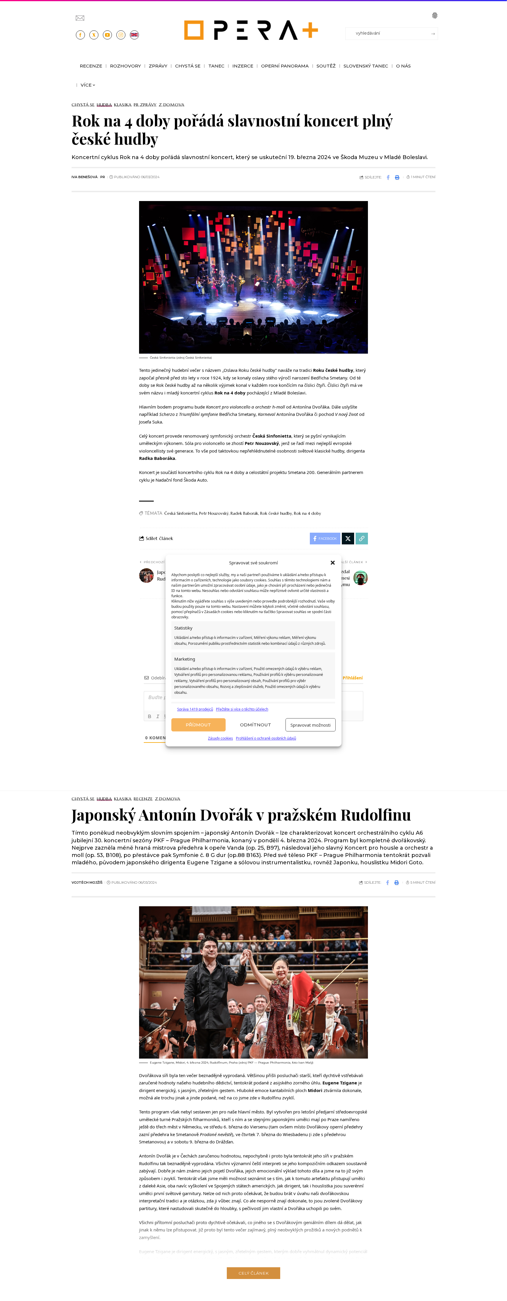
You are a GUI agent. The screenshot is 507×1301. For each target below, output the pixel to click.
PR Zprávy (145, 105)
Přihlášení (352, 678)
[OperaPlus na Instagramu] (121, 35)
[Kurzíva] (158, 716)
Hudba (104, 105)
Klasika (123, 105)
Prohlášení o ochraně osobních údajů (266, 738)
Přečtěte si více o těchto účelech (242, 709)
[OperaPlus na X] (94, 35)
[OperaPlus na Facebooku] (80, 35)
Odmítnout (255, 725)
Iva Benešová (85, 177)
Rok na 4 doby (307, 513)
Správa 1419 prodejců (195, 709)
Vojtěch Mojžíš (87, 882)
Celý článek (253, 1273)
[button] (333, 563)
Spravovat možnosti (310, 725)
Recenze (143, 799)
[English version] (134, 35)
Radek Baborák (244, 513)
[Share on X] (348, 538)
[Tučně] (150, 716)
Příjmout (198, 725)
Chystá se (83, 105)
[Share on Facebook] (388, 177)
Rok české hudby (276, 513)
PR (102, 177)
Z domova (171, 105)
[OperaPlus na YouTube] (107, 35)
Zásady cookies (220, 738)
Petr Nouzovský (214, 513)
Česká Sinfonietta (180, 513)
